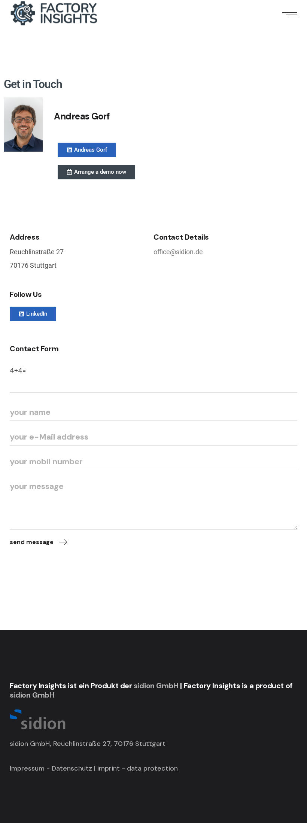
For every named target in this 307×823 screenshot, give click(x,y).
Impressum (27, 768)
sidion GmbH (156, 685)
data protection (152, 768)
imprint (109, 768)
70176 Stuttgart (33, 265)
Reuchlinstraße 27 (37, 252)
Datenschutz (72, 768)
